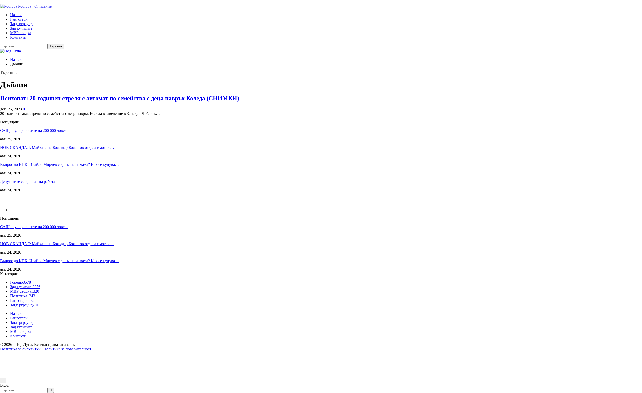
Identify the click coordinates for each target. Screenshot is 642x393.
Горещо (20, 282)
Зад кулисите (21, 28)
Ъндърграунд (21, 24)
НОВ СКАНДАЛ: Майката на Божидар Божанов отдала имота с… (57, 147)
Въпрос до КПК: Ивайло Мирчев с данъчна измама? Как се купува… (59, 164)
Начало (16, 15)
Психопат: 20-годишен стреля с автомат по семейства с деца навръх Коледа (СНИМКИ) (119, 98)
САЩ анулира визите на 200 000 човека (34, 130)
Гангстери (19, 19)
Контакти (18, 37)
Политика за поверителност (67, 349)
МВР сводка (20, 33)
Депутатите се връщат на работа (27, 181)
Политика (22, 296)
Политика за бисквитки (20, 349)
